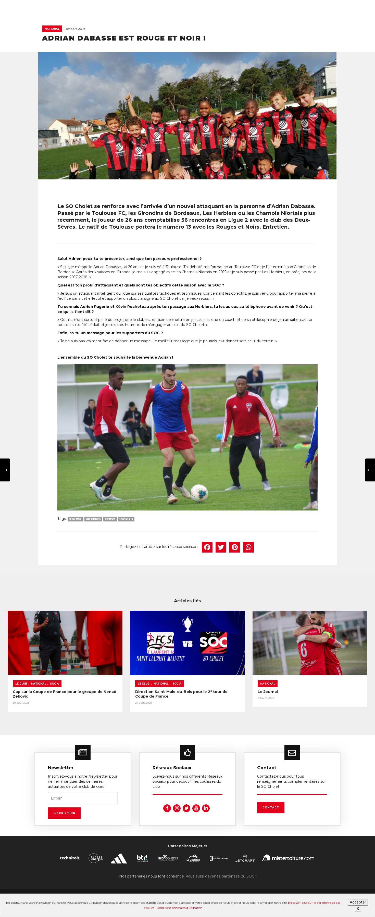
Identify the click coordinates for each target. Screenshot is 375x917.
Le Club (21, 683)
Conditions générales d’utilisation (179, 908)
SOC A (54, 683)
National (52, 29)
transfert (126, 519)
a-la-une (75, 519)
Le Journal (268, 691)
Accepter (358, 902)
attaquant (93, 519)
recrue (110, 519)
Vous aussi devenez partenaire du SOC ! (221, 876)
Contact (270, 807)
